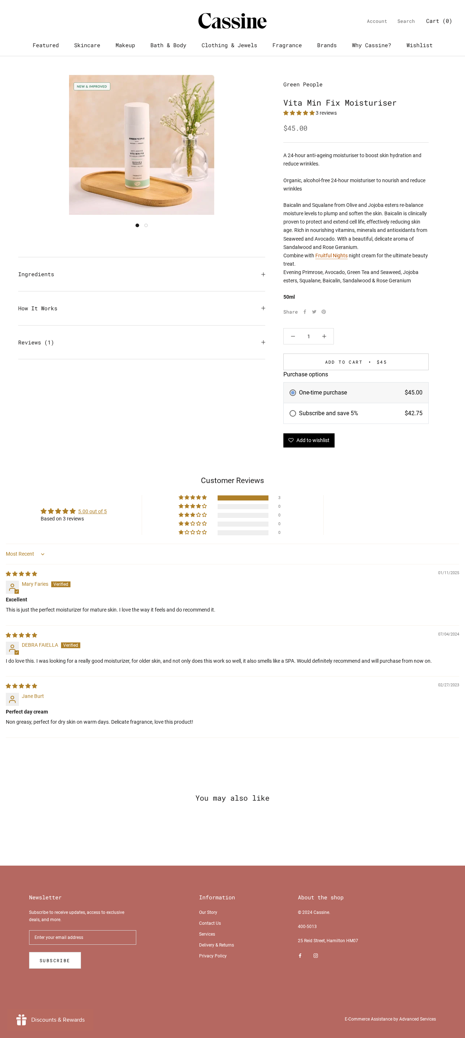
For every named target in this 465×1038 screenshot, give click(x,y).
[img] (21, 574)
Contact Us (210, 923)
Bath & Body (168, 45)
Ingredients (36, 274)
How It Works (37, 308)
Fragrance (287, 45)
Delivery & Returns (216, 945)
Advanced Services (417, 1019)
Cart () (439, 20)
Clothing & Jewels (229, 45)
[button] (299, 113)
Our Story (208, 912)
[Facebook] (305, 312)
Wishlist (420, 45)
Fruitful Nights (331, 255)
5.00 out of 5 (92, 511)
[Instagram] (316, 955)
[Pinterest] (324, 312)
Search (406, 21)
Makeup (125, 45)
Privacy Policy (213, 956)
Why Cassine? (371, 45)
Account (377, 21)
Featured (46, 45)
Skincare (87, 45)
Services (207, 934)
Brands (327, 45)
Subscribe (55, 960)
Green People (303, 84)
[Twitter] (314, 312)
